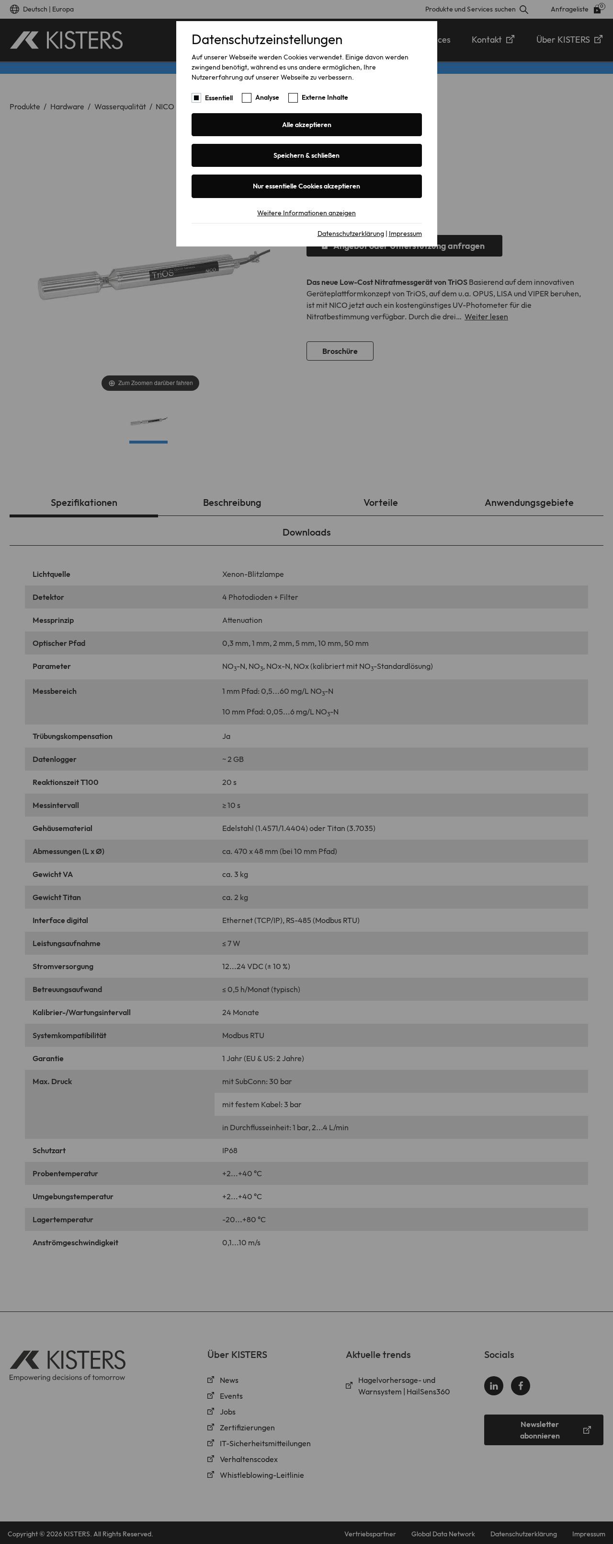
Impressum (405, 233)
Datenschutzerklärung (351, 233)
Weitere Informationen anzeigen (306, 213)
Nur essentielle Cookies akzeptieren (306, 186)
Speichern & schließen (306, 155)
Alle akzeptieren (306, 124)
